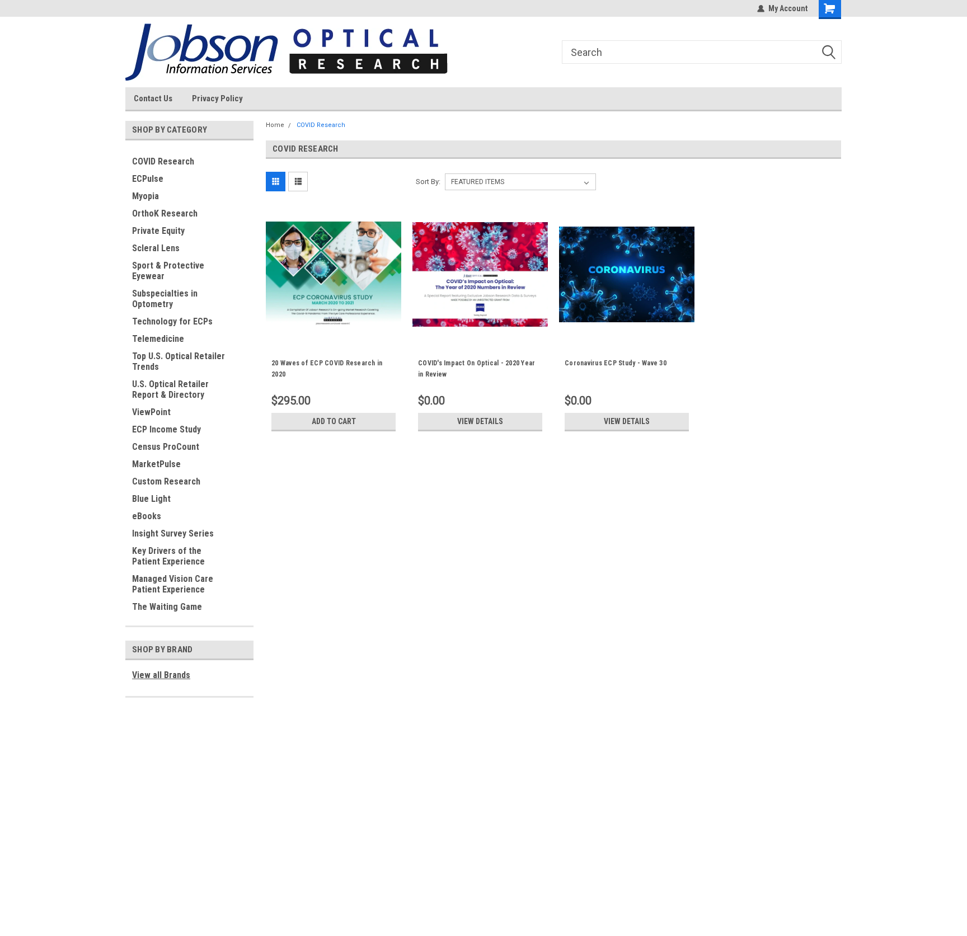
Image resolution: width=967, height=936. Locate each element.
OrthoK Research (165, 213)
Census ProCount (165, 446)
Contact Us (153, 98)
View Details (480, 421)
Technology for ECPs (172, 321)
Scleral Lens (156, 248)
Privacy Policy (217, 98)
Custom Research (166, 481)
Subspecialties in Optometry (165, 298)
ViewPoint (151, 412)
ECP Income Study (166, 429)
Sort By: (428, 181)
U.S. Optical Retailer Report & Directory (170, 389)
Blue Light (151, 498)
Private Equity (158, 230)
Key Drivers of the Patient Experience (168, 556)
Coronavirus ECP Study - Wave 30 (615, 363)
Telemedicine (158, 338)
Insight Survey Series (173, 533)
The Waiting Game (167, 606)
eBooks (146, 516)
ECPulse (147, 178)
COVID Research (163, 161)
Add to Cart (334, 421)
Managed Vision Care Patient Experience (172, 584)
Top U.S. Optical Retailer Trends (178, 361)
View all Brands (161, 675)
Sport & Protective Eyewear (168, 270)
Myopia (145, 196)
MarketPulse (156, 464)
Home (275, 125)
